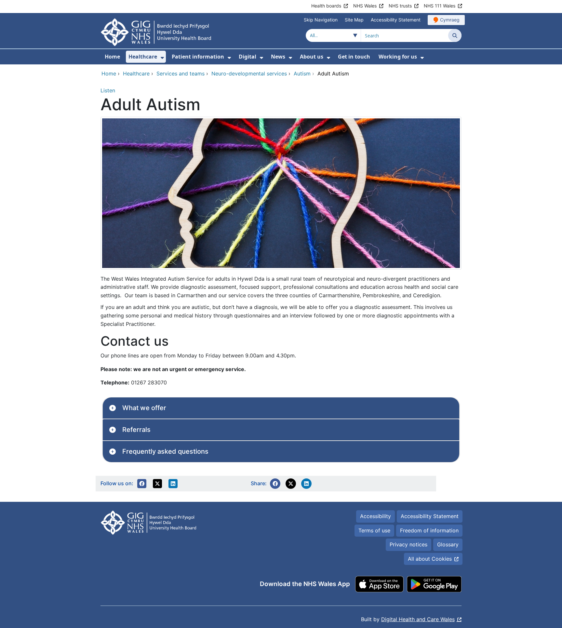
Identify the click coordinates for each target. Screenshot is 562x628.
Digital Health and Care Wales (418, 619)
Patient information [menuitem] (198, 56)
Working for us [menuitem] (398, 56)
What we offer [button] (144, 408)
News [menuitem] (278, 56)
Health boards (326, 5)
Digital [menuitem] (247, 56)
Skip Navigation (321, 19)
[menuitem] (162, 57)
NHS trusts (400, 5)
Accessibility (375, 516)
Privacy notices (408, 544)
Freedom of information (429, 530)
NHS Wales (365, 5)
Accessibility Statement (396, 19)
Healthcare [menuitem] (142, 56)
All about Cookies (430, 558)
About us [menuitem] (311, 56)
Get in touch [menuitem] (354, 56)
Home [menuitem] (112, 56)
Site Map (354, 19)
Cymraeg (450, 19)
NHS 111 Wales (439, 5)
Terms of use (374, 530)
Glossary (448, 544)
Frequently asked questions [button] (165, 451)
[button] (142, 483)
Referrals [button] (136, 430)
